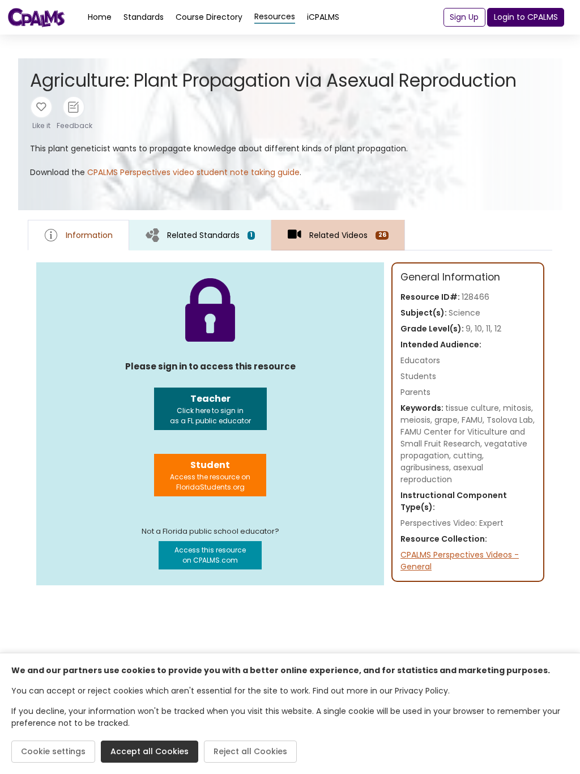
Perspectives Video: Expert (452, 523)
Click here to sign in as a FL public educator (210, 409)
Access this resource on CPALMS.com (210, 555)
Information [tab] (89, 235)
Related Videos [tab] (347, 235)
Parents (415, 392)
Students (418, 376)
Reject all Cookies (250, 751)
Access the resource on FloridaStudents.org (210, 475)
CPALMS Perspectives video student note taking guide (193, 172)
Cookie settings (53, 751)
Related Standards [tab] (210, 235)
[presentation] (200, 235)
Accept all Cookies (149, 751)
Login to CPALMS (526, 17)
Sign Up (464, 17)
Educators (420, 360)
